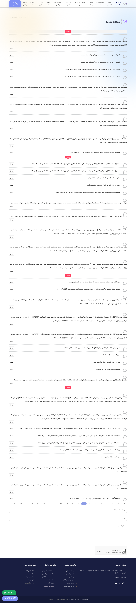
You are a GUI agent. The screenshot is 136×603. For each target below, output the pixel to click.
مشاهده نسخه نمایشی (48, 577)
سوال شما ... (121, 526)
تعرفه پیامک (30, 580)
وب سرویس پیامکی (68, 586)
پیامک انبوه (71, 577)
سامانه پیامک (70, 583)
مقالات (32, 574)
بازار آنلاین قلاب (29, 571)
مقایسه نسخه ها (49, 580)
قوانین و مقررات (29, 577)
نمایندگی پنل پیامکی (68, 580)
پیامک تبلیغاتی (70, 571)
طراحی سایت (84, 599)
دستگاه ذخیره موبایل (48, 571)
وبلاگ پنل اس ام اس (48, 574)
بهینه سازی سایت (74, 599)
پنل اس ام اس (70, 574)
